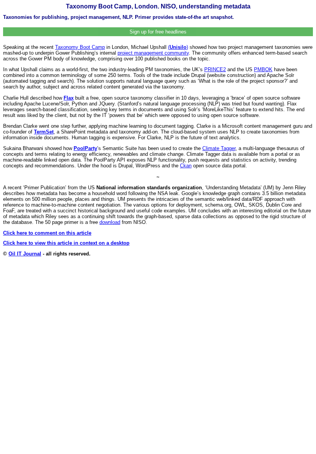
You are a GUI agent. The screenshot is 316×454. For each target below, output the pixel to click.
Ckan (186, 166)
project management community (153, 53)
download (109, 222)
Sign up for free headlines (158, 32)
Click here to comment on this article (47, 233)
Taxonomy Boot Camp (80, 47)
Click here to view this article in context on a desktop (66, 243)
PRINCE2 (215, 69)
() (178, 47)
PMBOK (263, 69)
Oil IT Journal (24, 254)
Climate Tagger (218, 148)
